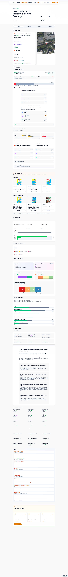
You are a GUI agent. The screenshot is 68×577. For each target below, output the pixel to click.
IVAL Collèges (16, 468)
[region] (46, 43)
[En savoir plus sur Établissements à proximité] (18, 330)
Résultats (29, 26)
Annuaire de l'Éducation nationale (18, 451)
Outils (35, 2)
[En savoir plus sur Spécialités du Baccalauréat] (22, 297)
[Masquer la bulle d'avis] (67, 574)
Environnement (50, 26)
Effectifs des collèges (17, 475)
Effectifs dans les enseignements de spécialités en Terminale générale (23, 482)
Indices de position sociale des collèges (19, 458)
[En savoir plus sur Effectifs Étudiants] (21, 219)
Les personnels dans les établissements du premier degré (21, 485)
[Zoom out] (54, 51)
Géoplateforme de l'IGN (17, 492)
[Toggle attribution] (54, 53)
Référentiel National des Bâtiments (18, 499)
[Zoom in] (54, 50)
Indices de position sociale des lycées (19, 454)
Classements (30, 2)
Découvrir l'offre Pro (17, 524)
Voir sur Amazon (19, 191)
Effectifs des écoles (16, 478)
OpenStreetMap (16, 495)
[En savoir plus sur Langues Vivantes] (24, 243)
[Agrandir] (54, 33)
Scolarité (39, 26)
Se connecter (55, 2)
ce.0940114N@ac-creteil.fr (19, 57)
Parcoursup (18, 2)
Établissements (24, 2)
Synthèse (19, 26)
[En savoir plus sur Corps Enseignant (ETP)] (22, 258)
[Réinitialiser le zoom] (52, 33)
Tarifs (39, 2)
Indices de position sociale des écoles (19, 461)
